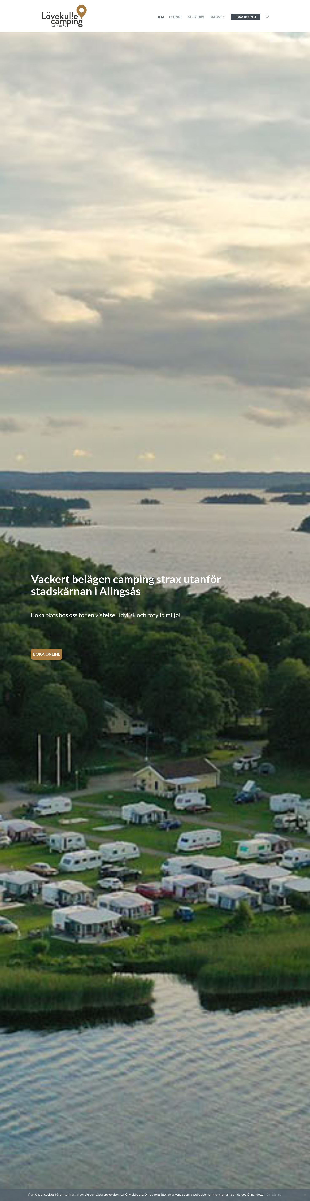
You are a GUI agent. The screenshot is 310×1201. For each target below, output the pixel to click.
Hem (160, 17)
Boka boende (245, 17)
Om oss (215, 17)
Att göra (195, 17)
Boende (175, 17)
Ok (268, 1194)
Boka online (46, 654)
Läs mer (277, 1194)
